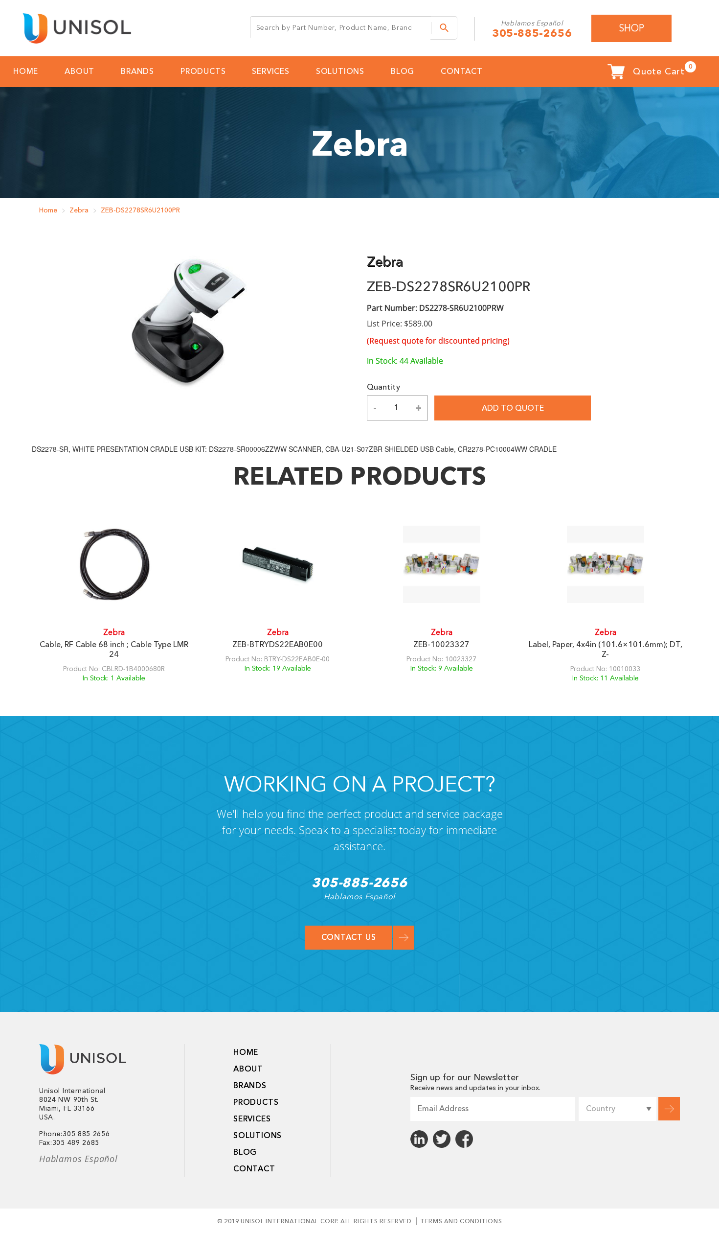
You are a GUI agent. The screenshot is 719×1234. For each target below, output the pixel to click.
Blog (402, 71)
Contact (462, 71)
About (79, 71)
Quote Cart (662, 70)
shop (631, 28)
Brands (137, 71)
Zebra (79, 210)
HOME (25, 71)
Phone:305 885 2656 (74, 1134)
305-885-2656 (532, 33)
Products (202, 71)
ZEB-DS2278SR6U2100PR (140, 210)
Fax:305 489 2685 (69, 1143)
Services (270, 71)
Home (48, 210)
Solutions (340, 71)
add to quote (513, 408)
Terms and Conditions (461, 1221)
